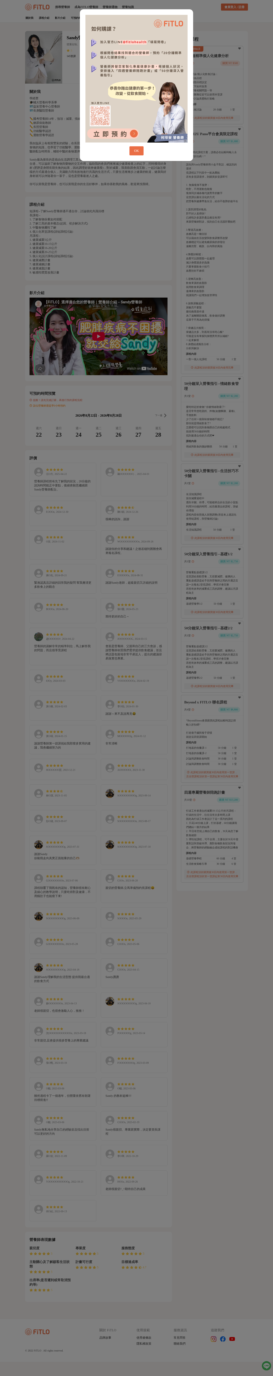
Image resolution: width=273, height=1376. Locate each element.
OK (136, 151)
